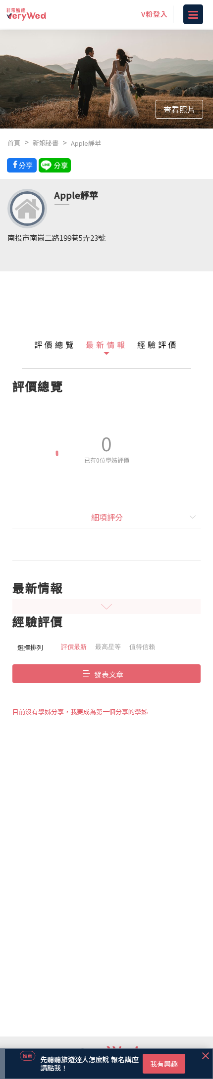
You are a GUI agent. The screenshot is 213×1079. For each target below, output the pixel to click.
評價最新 (74, 646)
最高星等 (108, 646)
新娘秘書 (45, 142)
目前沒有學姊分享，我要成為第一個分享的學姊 (80, 711)
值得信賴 (142, 646)
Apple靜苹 (86, 143)
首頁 (13, 142)
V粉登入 (154, 14)
